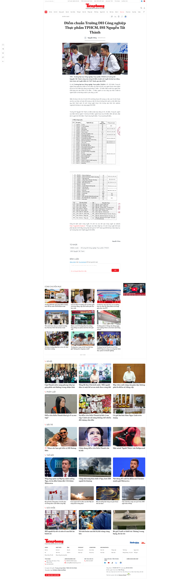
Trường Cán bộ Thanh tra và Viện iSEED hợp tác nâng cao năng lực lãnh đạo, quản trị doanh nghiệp (109, 348)
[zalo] (117, 562)
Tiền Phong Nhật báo (86, 1)
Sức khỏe (73, 12)
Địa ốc (67, 12)
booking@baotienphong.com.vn (73, 562)
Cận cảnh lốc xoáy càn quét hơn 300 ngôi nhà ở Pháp (133, 502)
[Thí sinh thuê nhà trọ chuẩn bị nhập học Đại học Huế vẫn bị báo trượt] (57, 317)
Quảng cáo (125, 1)
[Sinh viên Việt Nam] (134, 543)
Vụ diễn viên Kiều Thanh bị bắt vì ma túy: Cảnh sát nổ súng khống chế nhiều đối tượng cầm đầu (95, 417)
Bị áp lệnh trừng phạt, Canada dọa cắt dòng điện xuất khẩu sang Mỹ (55, 502)
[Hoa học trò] (143, 543)
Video (139, 12)
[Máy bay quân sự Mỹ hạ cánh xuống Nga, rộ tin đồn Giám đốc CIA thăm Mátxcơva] (61, 467)
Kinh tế (55, 12)
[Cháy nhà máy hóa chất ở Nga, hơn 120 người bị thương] (95, 467)
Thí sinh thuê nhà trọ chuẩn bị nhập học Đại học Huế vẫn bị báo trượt (56, 326)
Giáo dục (122, 12)
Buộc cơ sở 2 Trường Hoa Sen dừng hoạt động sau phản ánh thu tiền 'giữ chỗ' (82, 327)
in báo (118, 16)
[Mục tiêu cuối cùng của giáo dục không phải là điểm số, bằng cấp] (129, 373)
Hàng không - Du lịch (128, 552)
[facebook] (142, 1)
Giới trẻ (84, 12)
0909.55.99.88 (70, 560)
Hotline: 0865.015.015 (73, 1)
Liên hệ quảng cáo (70, 559)
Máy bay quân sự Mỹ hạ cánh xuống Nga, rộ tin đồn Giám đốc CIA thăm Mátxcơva (59, 480)
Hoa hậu (134, 12)
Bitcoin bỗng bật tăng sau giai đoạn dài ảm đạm (107, 502)
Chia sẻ (3, 48)
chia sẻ (111, 16)
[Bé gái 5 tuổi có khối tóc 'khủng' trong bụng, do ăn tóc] (129, 519)
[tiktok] (113, 563)
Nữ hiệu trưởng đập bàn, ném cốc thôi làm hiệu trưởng (56, 348)
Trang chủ (46, 12)
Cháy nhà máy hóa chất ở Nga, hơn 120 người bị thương (95, 479)
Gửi (115, 270)
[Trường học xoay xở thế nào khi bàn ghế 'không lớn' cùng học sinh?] (83, 338)
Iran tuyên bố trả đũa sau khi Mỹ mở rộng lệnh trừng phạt (82, 502)
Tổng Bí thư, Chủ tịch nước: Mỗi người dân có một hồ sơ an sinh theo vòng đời (95, 386)
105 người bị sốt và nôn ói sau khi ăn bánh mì (60, 532)
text (115, 16)
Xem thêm (144, 12)
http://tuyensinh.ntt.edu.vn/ (77, 226)
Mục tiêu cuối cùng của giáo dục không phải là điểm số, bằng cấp (129, 386)
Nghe (3, 44)
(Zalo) (75, 560)
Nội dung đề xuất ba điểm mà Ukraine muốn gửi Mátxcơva (128, 479)
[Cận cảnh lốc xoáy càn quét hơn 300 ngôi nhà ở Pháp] (133, 493)
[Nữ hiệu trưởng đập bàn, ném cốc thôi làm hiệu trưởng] (57, 338)
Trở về (3, 61)
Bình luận (3, 57)
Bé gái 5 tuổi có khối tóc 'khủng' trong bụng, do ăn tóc (128, 532)
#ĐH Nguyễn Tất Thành (77, 251)
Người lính (102, 12)
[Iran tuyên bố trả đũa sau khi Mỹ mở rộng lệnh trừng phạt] (82, 493)
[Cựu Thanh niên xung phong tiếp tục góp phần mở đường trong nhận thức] (61, 373)
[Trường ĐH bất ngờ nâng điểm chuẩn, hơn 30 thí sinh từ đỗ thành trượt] (57, 296)
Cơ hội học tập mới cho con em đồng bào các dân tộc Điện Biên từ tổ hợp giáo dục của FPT (108, 306)
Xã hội (50, 12)
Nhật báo (58, 547)
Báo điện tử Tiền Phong (95, 6)
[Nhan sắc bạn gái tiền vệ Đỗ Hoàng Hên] (61, 436)
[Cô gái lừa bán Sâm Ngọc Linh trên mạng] (129, 404)
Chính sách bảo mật (132, 559)
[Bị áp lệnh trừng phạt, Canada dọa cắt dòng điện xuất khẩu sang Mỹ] (56, 493)
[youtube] (144, 1)
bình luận (122, 16)
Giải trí (116, 12)
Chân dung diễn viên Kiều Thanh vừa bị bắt (94, 449)
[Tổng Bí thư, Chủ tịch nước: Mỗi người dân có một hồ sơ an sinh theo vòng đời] (95, 373)
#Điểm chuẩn (74, 248)
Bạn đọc (114, 552)
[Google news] (121, 562)
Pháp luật (90, 12)
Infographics (104, 547)
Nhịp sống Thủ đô (49, 555)
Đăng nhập (73, 262)
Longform (92, 547)
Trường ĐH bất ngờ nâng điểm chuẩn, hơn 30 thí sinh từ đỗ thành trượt (56, 305)
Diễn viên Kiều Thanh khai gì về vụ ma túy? (60, 416)
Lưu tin (3, 53)
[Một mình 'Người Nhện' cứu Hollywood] (129, 436)
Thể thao (96, 12)
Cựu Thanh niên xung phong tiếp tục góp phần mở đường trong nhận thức (60, 386)
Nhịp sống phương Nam (61, 555)
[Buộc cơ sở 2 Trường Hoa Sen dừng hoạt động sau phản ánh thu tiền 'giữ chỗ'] (83, 317)
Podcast (80, 547)
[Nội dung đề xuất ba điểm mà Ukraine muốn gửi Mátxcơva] (129, 467)
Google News (125, 16)
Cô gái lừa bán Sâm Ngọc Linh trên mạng (127, 416)
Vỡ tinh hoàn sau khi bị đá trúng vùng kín (94, 532)
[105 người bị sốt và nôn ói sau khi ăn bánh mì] (61, 519)
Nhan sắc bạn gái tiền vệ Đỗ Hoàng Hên (60, 449)
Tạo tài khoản (82, 262)
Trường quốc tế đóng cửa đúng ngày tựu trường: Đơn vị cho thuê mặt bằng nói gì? (108, 327)
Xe (107, 12)
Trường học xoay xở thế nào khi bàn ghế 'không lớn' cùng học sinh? (82, 348)
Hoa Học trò (109, 1)
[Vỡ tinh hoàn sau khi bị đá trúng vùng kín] (95, 519)
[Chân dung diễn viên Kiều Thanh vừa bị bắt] (95, 436)
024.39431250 (49, 564)
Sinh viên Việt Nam (99, 1)
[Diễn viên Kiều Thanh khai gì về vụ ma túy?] (61, 404)
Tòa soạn (117, 1)
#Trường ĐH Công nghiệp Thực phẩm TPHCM (95, 248)
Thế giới (79, 12)
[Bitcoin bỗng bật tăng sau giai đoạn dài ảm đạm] (108, 493)
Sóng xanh (61, 12)
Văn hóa (111, 12)
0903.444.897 (89, 560)
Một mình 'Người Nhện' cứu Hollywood (129, 448)
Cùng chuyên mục (53, 286)
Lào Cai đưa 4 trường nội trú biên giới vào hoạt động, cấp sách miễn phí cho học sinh (82, 306)
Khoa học (128, 12)
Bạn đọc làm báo (53, 575)
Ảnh (68, 547)
